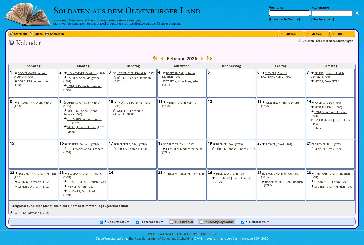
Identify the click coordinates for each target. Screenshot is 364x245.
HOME (151, 234)
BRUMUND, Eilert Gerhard (282, 173)
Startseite (21, 34)
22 (12, 172)
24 (111, 172)
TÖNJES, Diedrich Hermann (84, 86)
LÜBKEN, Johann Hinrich (231, 149)
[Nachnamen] (322, 19)
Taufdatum (185, 222)
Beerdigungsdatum (221, 222)
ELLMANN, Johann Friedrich (85, 173)
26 (210, 172)
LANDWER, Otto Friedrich (83, 191)
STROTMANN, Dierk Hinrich (35, 102)
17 (111, 143)
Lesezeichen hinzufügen (337, 41)
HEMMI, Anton (76, 186)
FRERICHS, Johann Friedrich (332, 173)
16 (61, 143)
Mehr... (71, 132)
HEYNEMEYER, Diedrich (82, 73)
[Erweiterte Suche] (284, 19)
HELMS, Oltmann (227, 173)
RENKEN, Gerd (275, 144)
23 (61, 172)
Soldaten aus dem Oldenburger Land (127, 10)
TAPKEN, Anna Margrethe (83, 78)
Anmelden (57, 34)
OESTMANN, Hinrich (327, 182)
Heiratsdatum (259, 222)
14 (309, 101)
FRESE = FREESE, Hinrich (82, 182)
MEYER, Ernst (322, 81)
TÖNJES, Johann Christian (330, 112)
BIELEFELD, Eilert (127, 144)
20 (259, 143)
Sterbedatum (153, 222)
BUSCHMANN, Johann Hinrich (37, 173)
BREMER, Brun (225, 144)
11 (160, 101)
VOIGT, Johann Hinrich (81, 127)
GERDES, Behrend (79, 144)
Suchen (291, 34)
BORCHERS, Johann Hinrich (35, 81)
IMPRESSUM (208, 234)
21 (309, 143)
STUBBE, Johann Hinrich (329, 186)
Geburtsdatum (118, 222)
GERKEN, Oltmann (29, 182)
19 (210, 143)
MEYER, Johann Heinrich (182, 102)
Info (340, 34)
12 (210, 101)
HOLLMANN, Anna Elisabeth (85, 149)
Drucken (308, 41)
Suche (39, 34)
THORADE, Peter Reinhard (133, 102)
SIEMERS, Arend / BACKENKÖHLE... (274, 75)
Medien (317, 34)
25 (160, 172)
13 (259, 101)
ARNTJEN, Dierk (324, 107)
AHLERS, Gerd (324, 102)
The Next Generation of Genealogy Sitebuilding (161, 238)
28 (309, 172)
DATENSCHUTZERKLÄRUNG (178, 234)
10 (111, 101)
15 (12, 143)
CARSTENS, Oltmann (26, 213)
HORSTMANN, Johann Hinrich (333, 120)
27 (259, 172)
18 (160, 143)
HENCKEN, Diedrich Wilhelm (184, 149)
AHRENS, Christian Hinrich (84, 102)
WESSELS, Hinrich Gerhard (282, 102)
